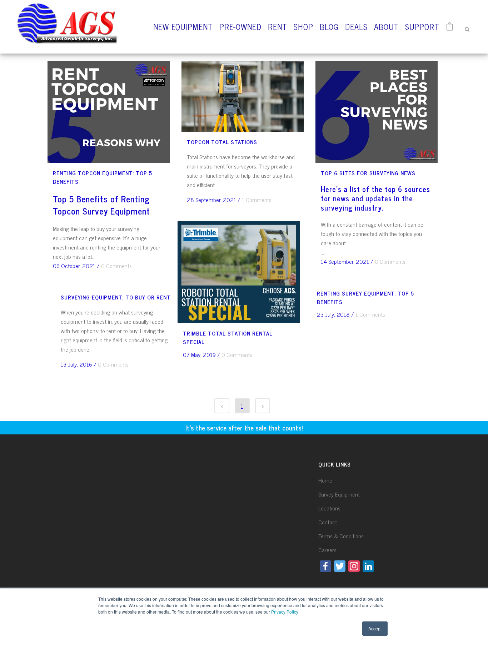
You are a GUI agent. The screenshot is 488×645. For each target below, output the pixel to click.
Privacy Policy (284, 612)
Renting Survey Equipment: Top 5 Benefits (365, 297)
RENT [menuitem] (277, 26)
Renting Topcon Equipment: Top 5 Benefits (102, 177)
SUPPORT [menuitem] (422, 26)
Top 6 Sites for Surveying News (368, 172)
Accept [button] (375, 628)
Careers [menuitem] (327, 550)
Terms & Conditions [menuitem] (341, 536)
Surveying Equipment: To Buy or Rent (116, 297)
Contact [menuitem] (327, 522)
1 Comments (257, 199)
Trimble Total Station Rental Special (228, 337)
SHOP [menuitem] (303, 26)
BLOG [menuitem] (329, 26)
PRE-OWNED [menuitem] (240, 26)
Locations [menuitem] (329, 508)
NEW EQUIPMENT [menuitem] (183, 26)
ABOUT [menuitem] (386, 26)
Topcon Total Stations (222, 141)
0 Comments (116, 265)
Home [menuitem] (325, 480)
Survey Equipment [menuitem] (339, 494)
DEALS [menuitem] (356, 26)
